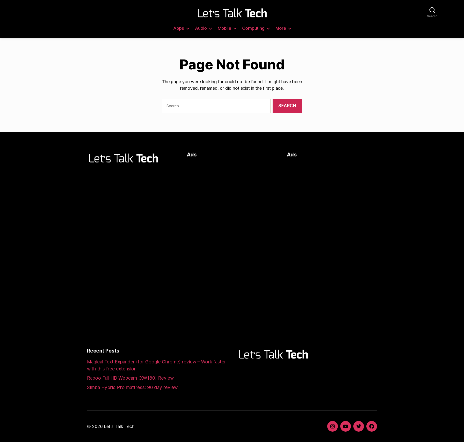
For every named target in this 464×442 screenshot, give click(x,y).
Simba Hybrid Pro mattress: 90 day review (132, 387)
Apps (178, 28)
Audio (201, 28)
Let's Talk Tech (119, 426)
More (281, 28)
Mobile (224, 28)
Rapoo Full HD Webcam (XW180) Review (130, 378)
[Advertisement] (232, 196)
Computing (253, 28)
